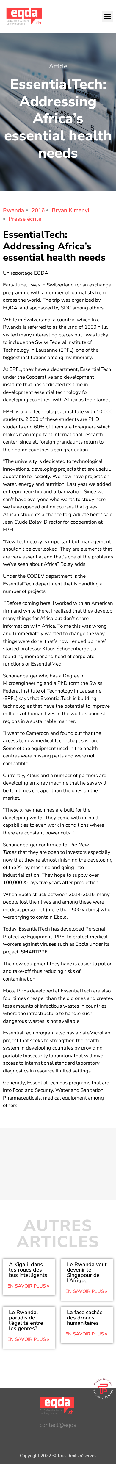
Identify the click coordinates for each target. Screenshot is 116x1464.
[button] (107, 16)
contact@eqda (58, 1425)
